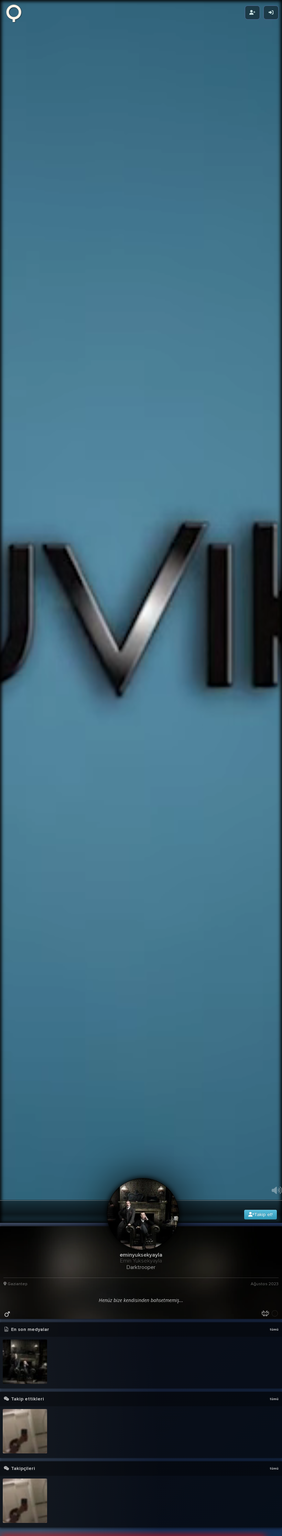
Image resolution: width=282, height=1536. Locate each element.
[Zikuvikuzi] (16, 12)
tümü (274, 1513)
